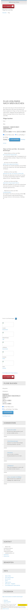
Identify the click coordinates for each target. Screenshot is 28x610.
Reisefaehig (10, 452)
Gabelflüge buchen (6, 416)
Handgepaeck (11, 465)
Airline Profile (8, 575)
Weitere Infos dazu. (6, 608)
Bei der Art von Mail (12, 429)
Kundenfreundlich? (7, 192)
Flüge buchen (8, 582)
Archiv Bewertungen (9, 577)
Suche (6, 580)
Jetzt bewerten (7, 6)
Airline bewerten (7, 601)
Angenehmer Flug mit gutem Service (11, 182)
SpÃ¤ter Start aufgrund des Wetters (10, 164)
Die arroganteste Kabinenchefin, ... (10, 154)
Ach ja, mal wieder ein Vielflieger (14, 477)
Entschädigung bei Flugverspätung (9, 372)
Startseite (4, 12)
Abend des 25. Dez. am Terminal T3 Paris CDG (13, 173)
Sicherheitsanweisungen (13, 441)
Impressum (6, 554)
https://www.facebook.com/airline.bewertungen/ (12, 596)
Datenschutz (6, 556)
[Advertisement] (7, 34)
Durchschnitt (7, 579)
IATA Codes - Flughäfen (10, 583)
